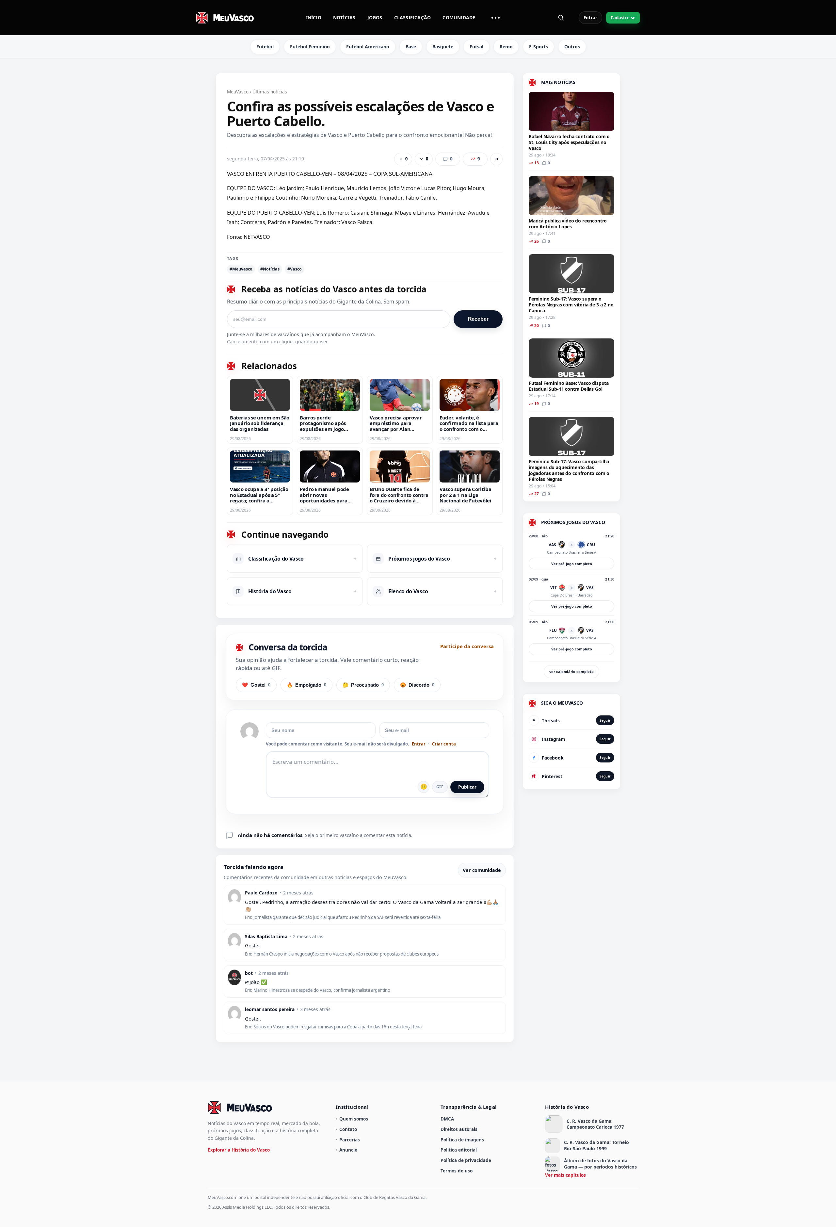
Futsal (476, 46)
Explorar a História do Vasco (239, 1150)
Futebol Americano (367, 46)
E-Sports (538, 46)
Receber (478, 319)
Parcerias (349, 1140)
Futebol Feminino (310, 46)
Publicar (467, 787)
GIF (439, 787)
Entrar (590, 18)
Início (313, 17)
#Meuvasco (241, 269)
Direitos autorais (459, 1129)
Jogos (374, 17)
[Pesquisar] (561, 17)
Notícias (344, 17)
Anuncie (348, 1150)
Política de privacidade (466, 1160)
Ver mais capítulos (565, 1175)
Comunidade (458, 17)
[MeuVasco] (225, 18)
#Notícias (270, 269)
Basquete (442, 46)
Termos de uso (457, 1171)
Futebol (265, 46)
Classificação (412, 17)
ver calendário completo (571, 671)
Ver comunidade (482, 870)
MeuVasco (238, 92)
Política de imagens (462, 1140)
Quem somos (353, 1119)
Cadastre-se (623, 18)
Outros (572, 46)
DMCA (447, 1119)
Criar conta (444, 744)
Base (411, 46)
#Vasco (294, 269)
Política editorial (459, 1150)
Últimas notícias (269, 92)
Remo (506, 46)
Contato (348, 1129)
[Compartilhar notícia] (496, 159)
